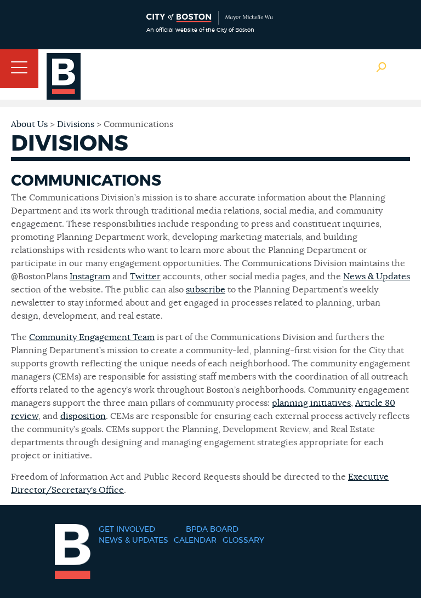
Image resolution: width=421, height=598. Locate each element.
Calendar (195, 540)
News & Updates (376, 276)
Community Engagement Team (92, 337)
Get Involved (127, 529)
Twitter (145, 276)
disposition (83, 416)
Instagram (90, 276)
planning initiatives (311, 403)
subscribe (205, 289)
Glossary (243, 540)
